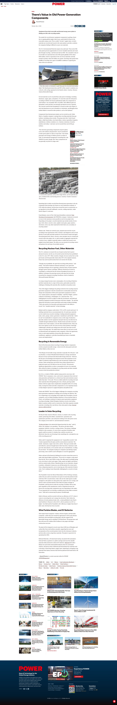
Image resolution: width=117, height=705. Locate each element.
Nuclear (71, 156)
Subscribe (83, 691)
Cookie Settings (51, 690)
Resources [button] (17, 4)
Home (2, 6)
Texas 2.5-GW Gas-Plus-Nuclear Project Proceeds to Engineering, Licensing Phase (37, 642)
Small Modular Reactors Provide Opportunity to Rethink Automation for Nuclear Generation (77, 159)
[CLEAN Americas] (113, 1)
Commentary (34, 585)
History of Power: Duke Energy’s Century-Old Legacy (77, 140)
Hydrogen (72, 142)
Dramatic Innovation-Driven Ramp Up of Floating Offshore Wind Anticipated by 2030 (77, 150)
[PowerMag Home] (58, 4)
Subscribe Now (103, 114)
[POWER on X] (26, 689)
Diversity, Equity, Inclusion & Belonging (55, 688)
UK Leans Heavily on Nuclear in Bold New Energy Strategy (77, 154)
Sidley (47, 562)
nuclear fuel (47, 564)
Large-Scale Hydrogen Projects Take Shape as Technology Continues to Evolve (77, 145)
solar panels (52, 566)
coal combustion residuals (67, 562)
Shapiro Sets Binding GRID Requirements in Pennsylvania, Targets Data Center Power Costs (38, 597)
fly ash (62, 568)
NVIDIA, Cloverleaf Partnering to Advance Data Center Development (38, 578)
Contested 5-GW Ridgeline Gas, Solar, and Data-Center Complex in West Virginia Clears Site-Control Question (38, 634)
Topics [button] (7, 4)
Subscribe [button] (108, 4)
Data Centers (35, 576)
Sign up (94, 689)
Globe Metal (55, 564)
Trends (33, 612)
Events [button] (12, 4)
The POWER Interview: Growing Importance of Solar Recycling (56, 611)
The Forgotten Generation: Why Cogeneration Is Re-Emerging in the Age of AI (38, 605)
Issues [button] (22, 4)
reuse (40, 568)
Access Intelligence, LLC (56, 698)
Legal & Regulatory (74, 152)
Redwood (67, 542)
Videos (96, 75)
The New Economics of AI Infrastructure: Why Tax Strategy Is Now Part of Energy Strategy (37, 624)
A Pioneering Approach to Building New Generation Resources (90, 647)
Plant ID (96, 4)
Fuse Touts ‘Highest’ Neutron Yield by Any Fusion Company (36, 650)
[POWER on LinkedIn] (28, 689)
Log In (113, 4)
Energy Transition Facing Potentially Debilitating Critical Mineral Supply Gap (58, 630)
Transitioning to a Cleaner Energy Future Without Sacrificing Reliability (85, 591)
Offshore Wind (73, 147)
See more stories (74, 163)
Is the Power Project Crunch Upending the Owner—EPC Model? (53, 648)
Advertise (103, 4)
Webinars (97, 31)
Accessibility (58, 690)
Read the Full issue (51, 650)
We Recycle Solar (43, 424)
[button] (1, 4)
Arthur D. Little (54, 568)
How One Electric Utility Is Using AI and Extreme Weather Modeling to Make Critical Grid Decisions (103, 68)
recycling (46, 568)
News (5, 6)
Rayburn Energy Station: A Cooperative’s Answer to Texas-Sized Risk (72, 648)
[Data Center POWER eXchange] (107, 1)
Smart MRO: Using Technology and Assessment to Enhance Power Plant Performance (102, 58)
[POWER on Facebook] (24, 689)
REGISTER (96, 51)
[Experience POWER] (98, 1)
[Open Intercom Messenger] (114, 701)
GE (52, 562)
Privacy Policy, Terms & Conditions (54, 687)
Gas (65, 645)
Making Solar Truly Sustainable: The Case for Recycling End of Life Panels (58, 591)
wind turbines (64, 564)
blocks (56, 562)
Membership (55, 685)
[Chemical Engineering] (89, 1)
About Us (61, 685)
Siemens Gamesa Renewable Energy (66, 566)
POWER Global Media (100, 88)
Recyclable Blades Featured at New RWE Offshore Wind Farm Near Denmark (85, 630)
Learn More (78, 676)
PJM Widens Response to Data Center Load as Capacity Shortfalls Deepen (38, 614)
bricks (40, 564)
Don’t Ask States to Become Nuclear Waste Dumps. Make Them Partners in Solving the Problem (38, 588)
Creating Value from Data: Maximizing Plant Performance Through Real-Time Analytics (102, 45)
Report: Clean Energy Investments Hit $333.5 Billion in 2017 (84, 610)
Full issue (78, 135)
